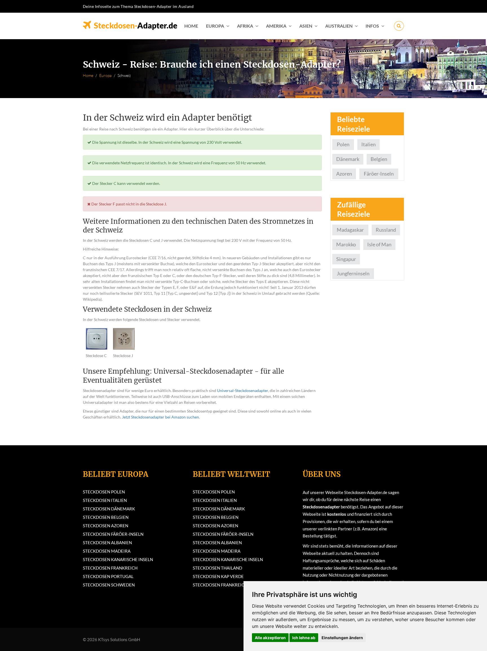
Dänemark (347, 159)
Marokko (346, 244)
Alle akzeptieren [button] (270, 637)
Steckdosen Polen (104, 491)
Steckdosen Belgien (106, 517)
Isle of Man (379, 244)
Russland (386, 230)
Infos (372, 25)
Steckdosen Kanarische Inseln (118, 559)
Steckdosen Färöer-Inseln (113, 534)
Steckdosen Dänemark (109, 508)
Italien (368, 144)
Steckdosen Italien (105, 500)
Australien (339, 25)
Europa (215, 25)
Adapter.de (135, 24)
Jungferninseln (353, 273)
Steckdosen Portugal (108, 576)
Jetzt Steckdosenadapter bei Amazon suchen (160, 417)
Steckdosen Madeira (106, 550)
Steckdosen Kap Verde (218, 576)
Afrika (245, 25)
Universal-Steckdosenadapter (242, 390)
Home (191, 25)
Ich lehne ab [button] (303, 637)
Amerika (276, 25)
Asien (305, 25)
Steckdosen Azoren (105, 525)
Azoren (344, 173)
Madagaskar (350, 230)
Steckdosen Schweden (109, 584)
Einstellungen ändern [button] (342, 637)
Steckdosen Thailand (217, 567)
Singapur (346, 259)
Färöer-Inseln (379, 173)
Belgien (379, 159)
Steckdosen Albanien (107, 542)
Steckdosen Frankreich (110, 567)
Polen (343, 144)
